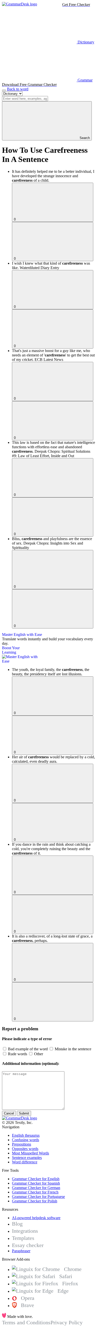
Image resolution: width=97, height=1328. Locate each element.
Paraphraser (21, 1251)
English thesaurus (26, 1135)
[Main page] (19, 4)
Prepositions (21, 1144)
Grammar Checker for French (35, 1192)
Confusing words (25, 1140)
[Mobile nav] (4, 90)
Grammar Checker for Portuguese (38, 1196)
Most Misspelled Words (30, 1153)
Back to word (17, 89)
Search (84, 138)
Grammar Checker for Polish (34, 1201)
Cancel (9, 1113)
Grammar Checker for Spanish (36, 1183)
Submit (24, 1113)
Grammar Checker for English (35, 1179)
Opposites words (25, 1149)
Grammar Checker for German (36, 1188)
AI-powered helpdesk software (36, 1218)
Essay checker (28, 1245)
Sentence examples (27, 1157)
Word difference (24, 1162)
